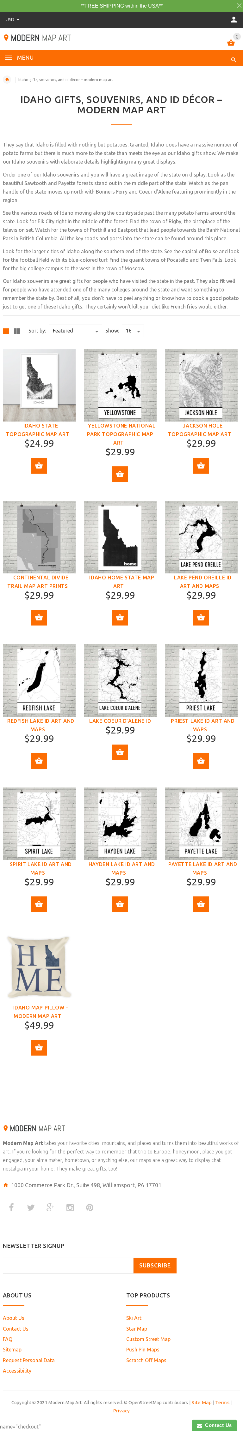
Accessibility (17, 1371)
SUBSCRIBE (155, 1265)
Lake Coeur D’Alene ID (120, 721)
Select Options (39, 466)
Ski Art (133, 1318)
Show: (112, 330)
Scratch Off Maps (146, 1360)
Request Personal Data (29, 1360)
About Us (13, 1318)
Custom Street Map (148, 1339)
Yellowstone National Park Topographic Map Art (121, 434)
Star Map (136, 1329)
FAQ (7, 1339)
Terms (222, 1402)
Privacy (121, 1410)
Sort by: (37, 330)
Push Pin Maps (142, 1349)
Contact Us (15, 1329)
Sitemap (12, 1349)
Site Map (201, 1402)
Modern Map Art (23, 1143)
